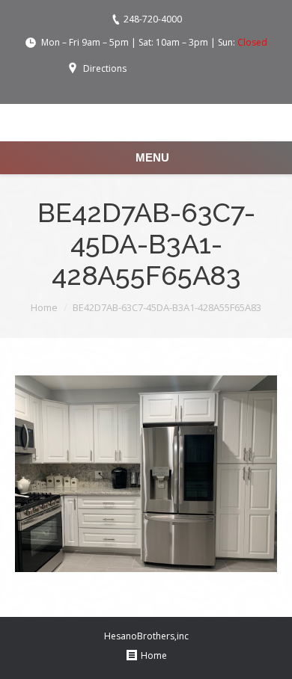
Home (44, 307)
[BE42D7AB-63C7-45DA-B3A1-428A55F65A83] (146, 473)
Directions (105, 68)
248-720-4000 (153, 19)
